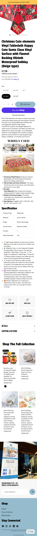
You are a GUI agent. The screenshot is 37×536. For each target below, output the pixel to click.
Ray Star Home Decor (21, 531)
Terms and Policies (18, 535)
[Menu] (2, 7)
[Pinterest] (17, 526)
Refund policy (6, 515)
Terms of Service (7, 512)
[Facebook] (3, 526)
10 (27, 35)
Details (5, 326)
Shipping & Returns (9, 331)
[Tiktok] (10, 526)
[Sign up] (32, 492)
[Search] (7, 7)
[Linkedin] (14, 526)
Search (4, 509)
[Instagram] (6, 526)
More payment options (18, 115)
